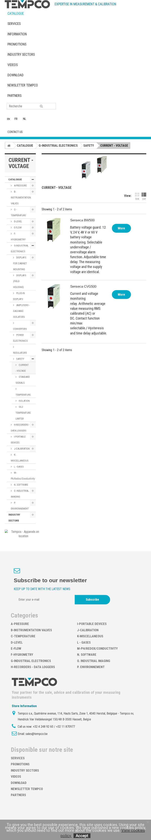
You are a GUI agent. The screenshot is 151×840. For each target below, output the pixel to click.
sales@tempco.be (37, 734)
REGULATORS (20, 352)
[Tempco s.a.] (27, 4)
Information (17, 34)
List (144, 199)
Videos (12, 65)
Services (14, 24)
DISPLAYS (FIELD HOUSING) (19, 281)
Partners (14, 96)
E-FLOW (17, 227)
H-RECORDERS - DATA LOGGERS (20, 427)
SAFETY (20, 358)
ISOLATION (24, 400)
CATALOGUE (15, 13)
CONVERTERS (20, 328)
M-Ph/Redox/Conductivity (23, 475)
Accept (82, 835)
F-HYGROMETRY (18, 236)
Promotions (16, 44)
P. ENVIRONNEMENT (20, 505)
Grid (137, 199)
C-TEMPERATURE (18, 212)
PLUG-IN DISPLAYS (19, 296)
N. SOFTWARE (20, 484)
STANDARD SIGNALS (23, 379)
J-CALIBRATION (21, 448)
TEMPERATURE (23, 394)
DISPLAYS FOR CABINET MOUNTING (20, 263)
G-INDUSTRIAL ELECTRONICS (20, 248)
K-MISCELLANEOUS (20, 457)
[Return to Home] (9, 145)
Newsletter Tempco (22, 85)
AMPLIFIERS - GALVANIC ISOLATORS (21, 311)
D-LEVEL (17, 221)
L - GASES (18, 466)
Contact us (15, 132)
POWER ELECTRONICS (20, 337)
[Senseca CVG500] (53, 296)
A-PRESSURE (20, 185)
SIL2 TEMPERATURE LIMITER (23, 412)
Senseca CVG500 (83, 286)
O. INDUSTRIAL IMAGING (20, 493)
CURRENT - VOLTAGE (22, 367)
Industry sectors (21, 54)
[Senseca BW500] (53, 229)
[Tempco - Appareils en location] (23, 534)
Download (15, 75)
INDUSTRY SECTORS (14, 517)
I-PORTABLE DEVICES (18, 439)
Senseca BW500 (82, 220)
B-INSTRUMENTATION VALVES (21, 197)
